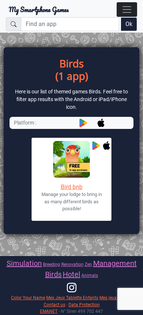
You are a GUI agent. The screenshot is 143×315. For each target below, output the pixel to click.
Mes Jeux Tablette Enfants (72, 297)
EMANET (49, 311)
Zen (88, 264)
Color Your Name (28, 297)
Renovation (72, 264)
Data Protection (84, 304)
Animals (89, 275)
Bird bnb (71, 187)
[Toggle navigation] (127, 9)
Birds (53, 274)
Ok (128, 24)
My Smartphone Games (39, 9)
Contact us (54, 304)
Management (115, 263)
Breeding (51, 264)
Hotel (71, 274)
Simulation (24, 263)
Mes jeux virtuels (115, 297)
